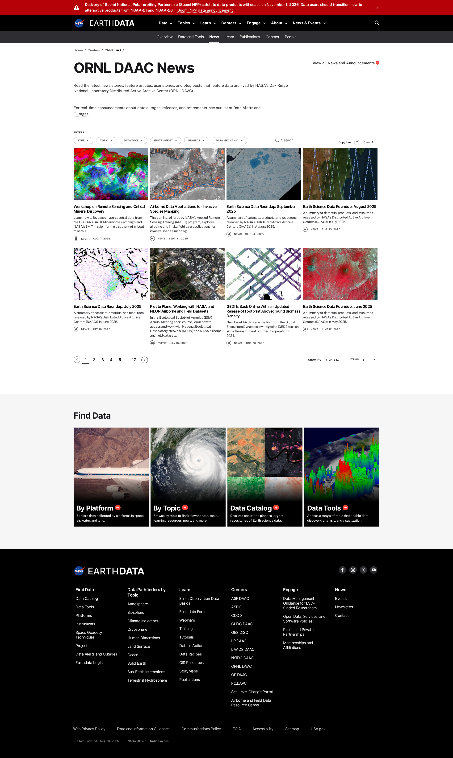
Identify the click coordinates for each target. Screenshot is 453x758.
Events (340, 598)
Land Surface (138, 646)
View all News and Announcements (344, 63)
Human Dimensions (143, 637)
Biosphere (135, 612)
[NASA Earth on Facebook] (342, 569)
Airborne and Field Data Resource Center (251, 702)
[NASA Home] (79, 23)
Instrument (163, 140)
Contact (272, 36)
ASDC (236, 607)
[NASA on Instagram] (353, 569)
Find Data (85, 589)
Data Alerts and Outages (96, 654)
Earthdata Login (89, 662)
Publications (250, 36)
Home (78, 50)
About (276, 23)
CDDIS (237, 615)
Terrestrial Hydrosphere (147, 680)
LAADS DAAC (242, 649)
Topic (104, 140)
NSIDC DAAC (242, 657)
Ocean (132, 654)
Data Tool (131, 140)
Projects (82, 645)
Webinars (187, 620)
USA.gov (318, 728)
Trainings (186, 628)
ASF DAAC (240, 598)
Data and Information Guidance (143, 728)
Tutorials (186, 637)
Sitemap (292, 728)
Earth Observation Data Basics (199, 601)
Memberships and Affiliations (298, 645)
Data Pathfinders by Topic (146, 592)
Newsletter (344, 607)
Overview (164, 36)
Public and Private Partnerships (298, 632)
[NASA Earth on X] (363, 569)
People (290, 36)
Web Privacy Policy (89, 728)
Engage (254, 23)
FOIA (237, 728)
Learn (205, 23)
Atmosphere (137, 603)
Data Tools (85, 607)
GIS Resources (191, 662)
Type (81, 140)
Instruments (85, 624)
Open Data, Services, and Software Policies (304, 618)
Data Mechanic (227, 140)
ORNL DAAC (241, 666)
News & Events (307, 23)
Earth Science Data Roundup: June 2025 (337, 306)
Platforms (84, 615)
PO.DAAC (239, 683)
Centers (228, 23)
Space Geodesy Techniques (89, 634)
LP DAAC (239, 641)
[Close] (377, 7)
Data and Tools (191, 36)
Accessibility (262, 728)
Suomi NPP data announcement (205, 10)
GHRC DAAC (242, 624)
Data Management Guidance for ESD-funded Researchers (299, 603)
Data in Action (191, 645)
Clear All (370, 142)
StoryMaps (188, 671)
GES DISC (239, 632)
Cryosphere (137, 629)
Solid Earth (136, 663)
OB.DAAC (239, 674)
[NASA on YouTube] (374, 569)
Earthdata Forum (193, 611)
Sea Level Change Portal (252, 691)
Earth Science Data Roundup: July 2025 (107, 306)
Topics (184, 23)
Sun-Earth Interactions (146, 671)
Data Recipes (190, 654)
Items (354, 359)
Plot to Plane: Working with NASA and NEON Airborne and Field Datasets (182, 308)
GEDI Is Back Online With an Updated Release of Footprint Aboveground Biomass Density (263, 311)
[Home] (112, 22)
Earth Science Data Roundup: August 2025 (339, 206)
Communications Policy (201, 728)
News (214, 36)
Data (163, 23)
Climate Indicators (142, 620)
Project (194, 140)
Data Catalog (87, 598)
